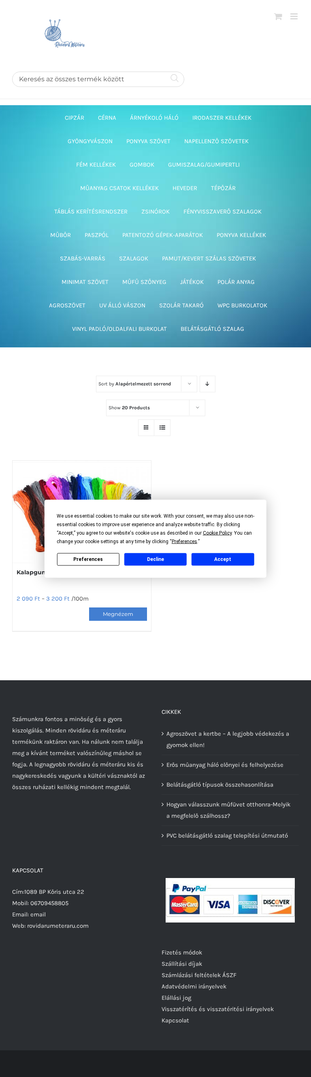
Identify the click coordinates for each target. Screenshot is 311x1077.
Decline (155, 559)
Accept (222, 559)
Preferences (88, 559)
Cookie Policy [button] (217, 532)
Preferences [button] (184, 541)
